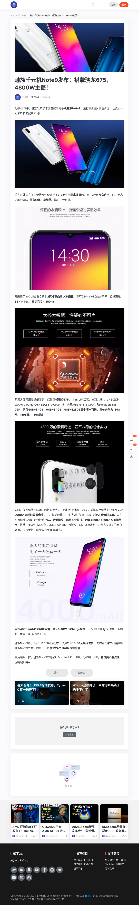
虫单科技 (40, 895)
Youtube (109, 864)
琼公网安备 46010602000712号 (48, 899)
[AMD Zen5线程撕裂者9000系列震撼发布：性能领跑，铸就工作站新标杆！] (114, 813)
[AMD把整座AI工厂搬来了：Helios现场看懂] (25, 813)
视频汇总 (78, 868)
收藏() (82, 672)
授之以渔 (78, 860)
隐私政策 (109, 868)
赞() (57, 672)
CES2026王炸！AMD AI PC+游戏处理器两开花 (53, 829)
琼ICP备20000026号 (21, 899)
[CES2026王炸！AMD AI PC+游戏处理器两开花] (55, 813)
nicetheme (66, 895)
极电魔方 (120, 864)
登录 (124, 4)
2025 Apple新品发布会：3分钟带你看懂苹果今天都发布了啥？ (83, 829)
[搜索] (93, 4)
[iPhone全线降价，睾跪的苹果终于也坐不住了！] (97, 693)
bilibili (123, 860)
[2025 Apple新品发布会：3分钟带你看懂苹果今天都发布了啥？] (84, 813)
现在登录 (69, 734)
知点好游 (88, 864)
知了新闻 (35, 97)
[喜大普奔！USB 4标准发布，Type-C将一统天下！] (42, 693)
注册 (113, 4)
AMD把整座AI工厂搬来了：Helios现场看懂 (24, 829)
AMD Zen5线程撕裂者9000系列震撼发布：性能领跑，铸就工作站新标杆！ (113, 829)
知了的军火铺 (111, 860)
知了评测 (78, 864)
